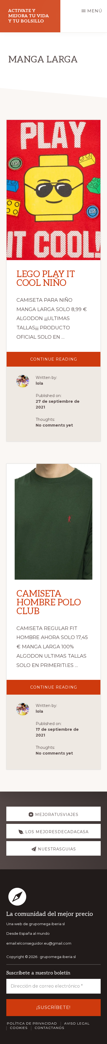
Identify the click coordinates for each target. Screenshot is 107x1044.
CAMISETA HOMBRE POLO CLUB (48, 603)
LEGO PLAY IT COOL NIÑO (45, 278)
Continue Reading (62, 361)
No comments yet (54, 425)
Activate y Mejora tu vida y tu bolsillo (28, 16)
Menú (94, 10)
